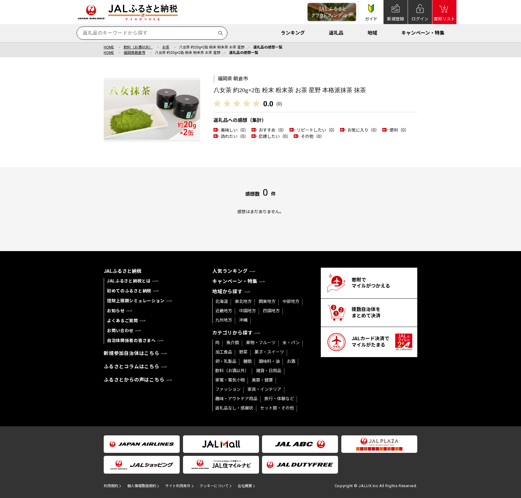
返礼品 (336, 33)
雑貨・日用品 (268, 370)
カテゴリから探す (232, 333)
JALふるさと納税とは (129, 281)
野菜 (243, 352)
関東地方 (267, 301)
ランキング (293, 33)
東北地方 (243, 301)
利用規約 (111, 486)
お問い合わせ (120, 330)
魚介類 (232, 342)
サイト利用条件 (178, 486)
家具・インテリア (264, 389)
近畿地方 (223, 310)
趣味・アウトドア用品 (236, 398)
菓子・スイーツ (269, 352)
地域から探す (227, 291)
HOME (109, 47)
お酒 (291, 361)
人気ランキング (230, 271)
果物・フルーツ (261, 342)
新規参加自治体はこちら (131, 353)
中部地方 (291, 301)
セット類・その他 (277, 408)
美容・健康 (262, 380)
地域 (372, 33)
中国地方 (247, 310)
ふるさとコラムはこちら (131, 366)
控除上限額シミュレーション (136, 300)
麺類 (247, 361)
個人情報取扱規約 (141, 486)
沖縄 (243, 320)
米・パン (291, 342)
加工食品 (223, 352)
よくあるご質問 (122, 320)
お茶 (165, 47)
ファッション (228, 389)
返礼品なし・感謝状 (234, 408)
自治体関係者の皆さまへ (131, 340)
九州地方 (223, 320)
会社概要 (245, 486)
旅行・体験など (279, 398)
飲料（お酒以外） (138, 47)
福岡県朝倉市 (134, 53)
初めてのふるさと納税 (129, 290)
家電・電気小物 (230, 380)
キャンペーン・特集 (422, 33)
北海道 (221, 301)
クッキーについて (214, 486)
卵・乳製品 (225, 361)
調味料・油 (269, 361)
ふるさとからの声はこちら (134, 380)
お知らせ (116, 310)
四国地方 (271, 310)
